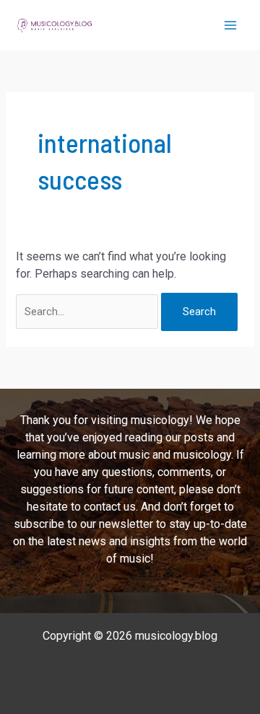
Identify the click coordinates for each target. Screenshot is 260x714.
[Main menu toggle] (230, 25)
